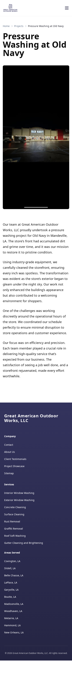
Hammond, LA (12, 625)
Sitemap (9, 473)
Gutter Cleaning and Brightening (23, 542)
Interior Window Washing (19, 493)
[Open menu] (66, 8)
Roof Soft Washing (15, 535)
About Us (9, 452)
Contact (8, 444)
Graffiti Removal (13, 528)
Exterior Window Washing (19, 500)
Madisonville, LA (13, 604)
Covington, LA (12, 561)
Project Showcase (14, 466)
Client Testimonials (15, 459)
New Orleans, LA (14, 632)
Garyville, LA (11, 589)
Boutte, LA (10, 596)
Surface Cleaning (14, 514)
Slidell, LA (10, 568)
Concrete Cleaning (15, 507)
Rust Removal (12, 521)
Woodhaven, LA (13, 611)
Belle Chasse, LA (13, 575)
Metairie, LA (11, 618)
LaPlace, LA (10, 582)
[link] (46, 26)
